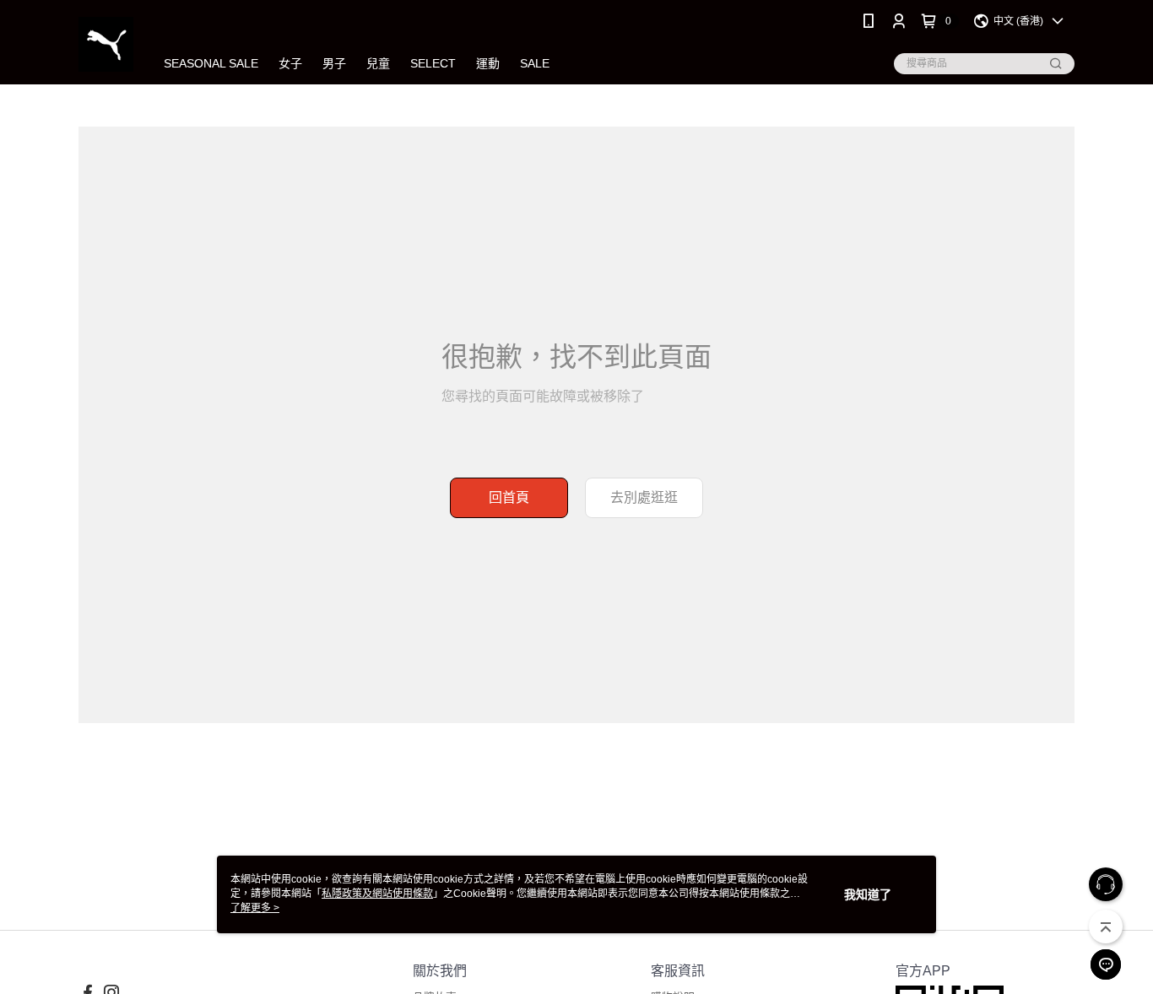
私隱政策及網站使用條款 (377, 893)
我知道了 (867, 894)
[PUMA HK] (105, 44)
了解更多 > (254, 908)
